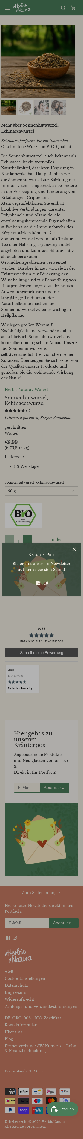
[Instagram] (46, 582)
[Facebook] (38, 582)
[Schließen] (74, 549)
